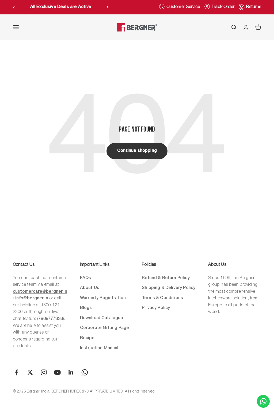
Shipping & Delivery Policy (168, 288)
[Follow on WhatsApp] (84, 372)
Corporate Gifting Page (104, 328)
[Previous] (14, 7)
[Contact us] (263, 401)
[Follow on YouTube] (57, 372)
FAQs (85, 278)
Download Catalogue (101, 318)
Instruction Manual (99, 348)
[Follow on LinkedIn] (71, 372)
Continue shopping (137, 151)
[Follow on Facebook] (16, 372)
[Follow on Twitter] (30, 372)
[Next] (108, 7)
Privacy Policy (156, 308)
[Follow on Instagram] (43, 372)
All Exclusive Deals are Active (61, 7)
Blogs (86, 308)
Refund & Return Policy (166, 278)
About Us (89, 288)
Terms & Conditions (162, 298)
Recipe (87, 338)
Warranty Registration (103, 298)
